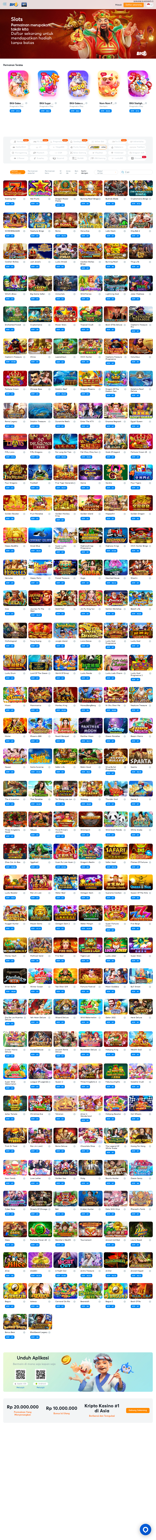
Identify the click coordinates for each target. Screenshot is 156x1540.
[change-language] (149, 5)
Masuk (118, 5)
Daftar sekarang (134, 5)
